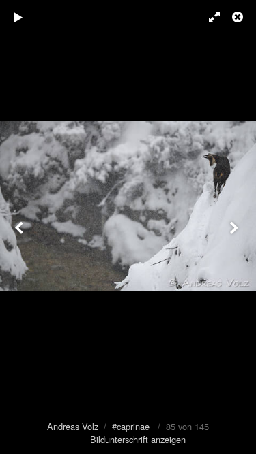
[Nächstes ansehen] (235, 227)
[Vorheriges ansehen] (20, 227)
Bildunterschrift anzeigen (138, 439)
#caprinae (131, 426)
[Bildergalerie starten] (18, 17)
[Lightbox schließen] (239, 17)
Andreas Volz (72, 426)
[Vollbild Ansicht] (208, 17)
